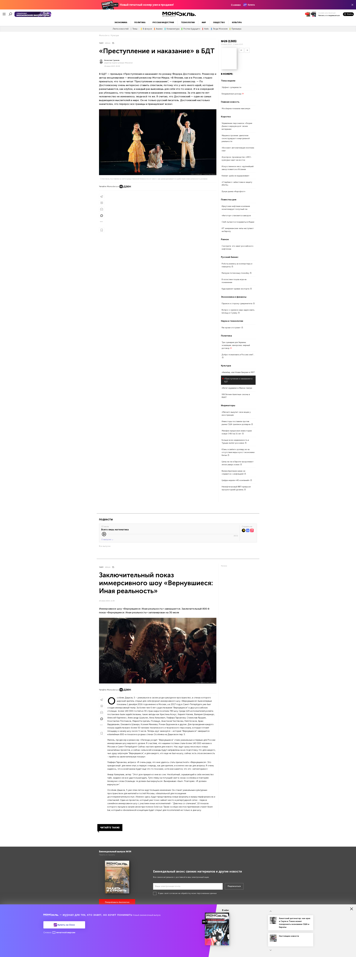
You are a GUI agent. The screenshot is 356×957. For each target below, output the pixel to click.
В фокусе (147, 29)
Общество (219, 22)
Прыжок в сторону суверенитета (237, 303)
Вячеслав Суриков (111, 60)
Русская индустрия (163, 22)
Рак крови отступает (231, 327)
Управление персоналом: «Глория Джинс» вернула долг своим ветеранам (237, 126)
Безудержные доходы (232, 94)
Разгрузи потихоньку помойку (236, 273)
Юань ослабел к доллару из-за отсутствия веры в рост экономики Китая (238, 452)
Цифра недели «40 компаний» (236, 480)
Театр (101, 43)
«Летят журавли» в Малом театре (237, 388)
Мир (204, 22)
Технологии (188, 22)
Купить (251, 4)
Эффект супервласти (231, 87)
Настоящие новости (289, 936)
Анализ (159, 29)
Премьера (236, 29)
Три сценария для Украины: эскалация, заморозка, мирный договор (236, 345)
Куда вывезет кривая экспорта (236, 289)
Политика (139, 22)
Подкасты (106, 519)
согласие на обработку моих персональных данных (193, 893)
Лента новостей (120, 29)
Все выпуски (104, 546)
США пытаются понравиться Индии (238, 222)
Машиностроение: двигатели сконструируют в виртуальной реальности (236, 138)
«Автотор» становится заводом (236, 215)
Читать (321, 15)
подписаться (334, 15)
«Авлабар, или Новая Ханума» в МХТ (238, 372)
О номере (236, 5)
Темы (134, 29)
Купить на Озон (66, 924)
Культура (237, 22)
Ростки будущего (191, 29)
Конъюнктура (172, 29)
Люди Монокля (220, 29)
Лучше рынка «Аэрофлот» (233, 191)
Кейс (206, 29)
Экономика (120, 22)
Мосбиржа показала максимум (236, 108)
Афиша (107, 43)
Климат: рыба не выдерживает (235, 176)
